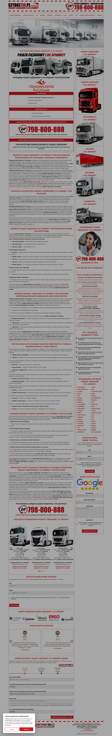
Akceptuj (26, 729)
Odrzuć (12, 729)
